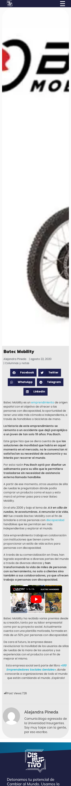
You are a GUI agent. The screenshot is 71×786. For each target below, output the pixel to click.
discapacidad (55, 520)
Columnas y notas (17, 363)
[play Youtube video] (36, 599)
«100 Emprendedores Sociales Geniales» (37, 667)
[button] (23, 373)
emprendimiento (42, 402)
